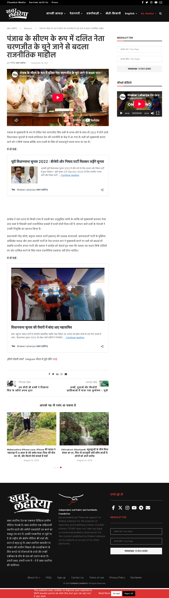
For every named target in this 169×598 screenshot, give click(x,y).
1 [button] (55, 467)
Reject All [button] (129, 593)
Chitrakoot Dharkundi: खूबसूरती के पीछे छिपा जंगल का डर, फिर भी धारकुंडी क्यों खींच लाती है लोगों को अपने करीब (47, 453)
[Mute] (152, 113)
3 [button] (61, 467)
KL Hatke (148, 14)
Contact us (77, 578)
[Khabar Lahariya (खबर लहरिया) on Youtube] (134, 508)
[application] (139, 104)
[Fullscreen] (157, 113)
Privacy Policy (117, 578)
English (130, 14)
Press (55, 2)
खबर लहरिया (12, 28)
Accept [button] (116, 593)
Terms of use (96, 578)
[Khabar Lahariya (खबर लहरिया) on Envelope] (148, 508)
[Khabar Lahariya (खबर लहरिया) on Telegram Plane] (141, 508)
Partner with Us (38, 2)
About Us (33, 578)
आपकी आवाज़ (55, 14)
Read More (104, 593)
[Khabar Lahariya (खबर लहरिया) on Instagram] (127, 508)
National (28, 28)
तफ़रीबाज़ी (93, 14)
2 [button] (58, 467)
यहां (54, 359)
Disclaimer (136, 578)
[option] (48, 437)
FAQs (49, 578)
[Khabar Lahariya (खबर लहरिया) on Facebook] (113, 508)
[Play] (121, 113)
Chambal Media (16, 2)
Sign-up (61, 578)
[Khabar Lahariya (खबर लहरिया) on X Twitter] (120, 508)
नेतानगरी (75, 14)
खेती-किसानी (113, 14)
